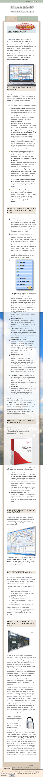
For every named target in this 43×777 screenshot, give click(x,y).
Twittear (31, 765)
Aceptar (12, 775)
